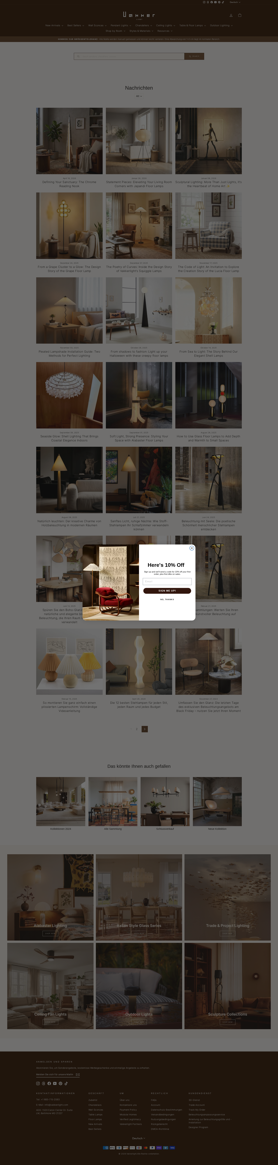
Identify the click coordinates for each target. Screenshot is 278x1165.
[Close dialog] (192, 548)
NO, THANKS (167, 600)
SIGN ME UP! (167, 591)
